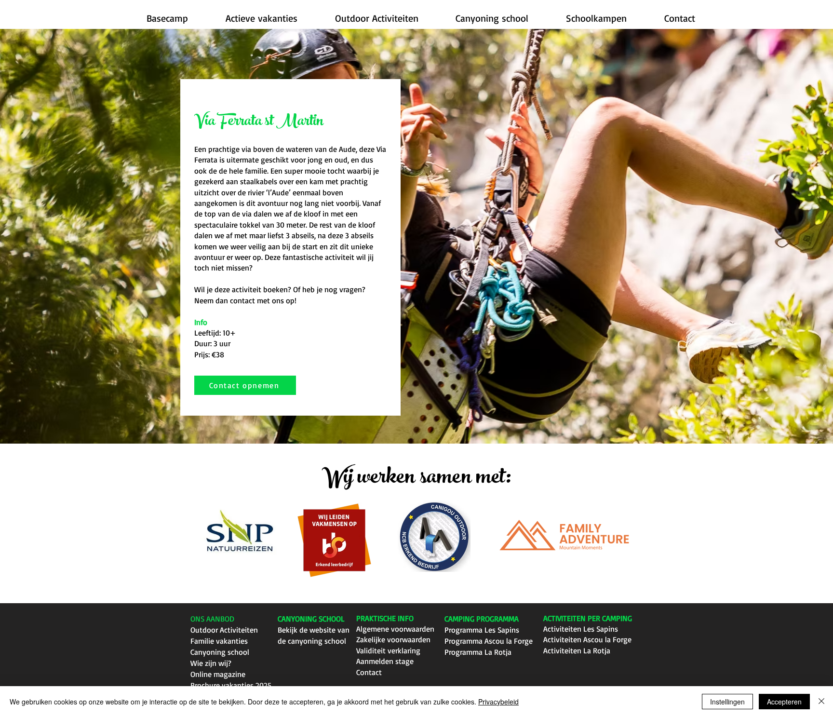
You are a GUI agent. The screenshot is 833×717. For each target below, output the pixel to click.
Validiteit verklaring (388, 650)
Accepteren (784, 701)
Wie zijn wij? (210, 663)
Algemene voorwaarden (395, 629)
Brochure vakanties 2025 (230, 685)
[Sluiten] (821, 701)
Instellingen (727, 701)
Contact (369, 672)
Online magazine (217, 674)
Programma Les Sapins (481, 630)
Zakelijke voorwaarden (393, 639)
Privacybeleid (498, 701)
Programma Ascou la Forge (488, 641)
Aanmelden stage (385, 661)
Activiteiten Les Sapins (580, 629)
